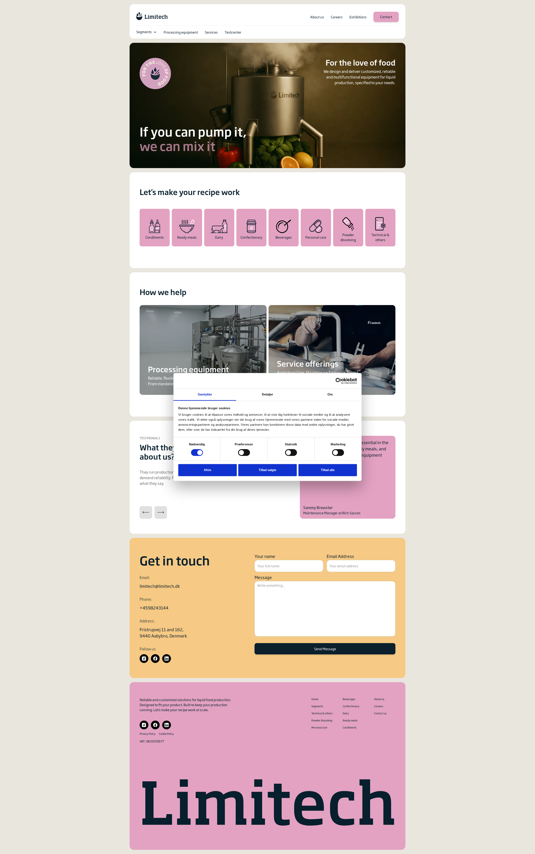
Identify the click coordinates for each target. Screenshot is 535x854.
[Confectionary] (251, 227)
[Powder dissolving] (348, 227)
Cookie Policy (166, 734)
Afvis (207, 470)
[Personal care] (316, 227)
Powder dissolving (321, 720)
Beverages (349, 699)
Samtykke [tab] (205, 394)
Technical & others (322, 713)
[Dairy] (219, 227)
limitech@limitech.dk (160, 586)
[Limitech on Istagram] (144, 658)
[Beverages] (284, 227)
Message (263, 577)
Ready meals (350, 720)
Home (314, 699)
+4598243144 (154, 607)
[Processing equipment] (203, 350)
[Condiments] (155, 227)
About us (379, 699)
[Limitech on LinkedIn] (166, 658)
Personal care (319, 727)
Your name (265, 556)
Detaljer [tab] (267, 394)
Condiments (350, 727)
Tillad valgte (267, 470)
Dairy (346, 713)
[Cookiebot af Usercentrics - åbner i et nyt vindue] (338, 381)
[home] (152, 16)
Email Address (340, 556)
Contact (386, 16)
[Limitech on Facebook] (155, 658)
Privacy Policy (147, 734)
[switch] (244, 452)
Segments (144, 31)
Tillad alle (328, 470)
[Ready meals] (187, 227)
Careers (378, 706)
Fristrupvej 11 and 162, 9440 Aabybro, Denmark (163, 632)
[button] (146, 32)
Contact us (380, 713)
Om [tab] (330, 394)
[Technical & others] (380, 227)
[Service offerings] (332, 350)
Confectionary (351, 706)
